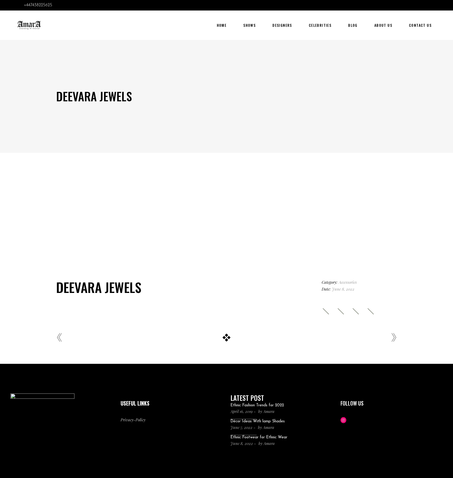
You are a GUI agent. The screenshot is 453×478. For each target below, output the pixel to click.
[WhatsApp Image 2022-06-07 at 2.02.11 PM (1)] (226, 236)
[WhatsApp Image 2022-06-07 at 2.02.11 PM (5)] (226, 221)
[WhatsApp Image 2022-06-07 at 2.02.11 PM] (110, 236)
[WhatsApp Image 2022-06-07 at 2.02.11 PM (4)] (110, 250)
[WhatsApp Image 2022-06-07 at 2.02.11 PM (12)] (226, 265)
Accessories (348, 282)
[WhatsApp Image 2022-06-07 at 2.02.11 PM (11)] (110, 265)
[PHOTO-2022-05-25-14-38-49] (343, 236)
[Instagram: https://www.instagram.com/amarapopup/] (344, 420)
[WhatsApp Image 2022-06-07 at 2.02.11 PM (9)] (226, 207)
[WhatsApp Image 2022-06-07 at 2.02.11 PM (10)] (110, 207)
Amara (268, 411)
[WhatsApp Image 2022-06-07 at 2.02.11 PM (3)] (343, 221)
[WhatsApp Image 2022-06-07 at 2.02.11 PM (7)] (343, 207)
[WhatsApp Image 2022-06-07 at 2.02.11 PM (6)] (226, 250)
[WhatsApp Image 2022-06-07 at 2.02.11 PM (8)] (110, 221)
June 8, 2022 (241, 443)
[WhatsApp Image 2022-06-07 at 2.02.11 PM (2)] (343, 250)
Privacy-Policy (133, 419)
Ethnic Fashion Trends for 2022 (257, 405)
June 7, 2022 (241, 427)
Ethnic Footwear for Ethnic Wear (258, 437)
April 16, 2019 (241, 411)
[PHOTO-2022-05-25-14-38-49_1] (110, 193)
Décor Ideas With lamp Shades (257, 421)
